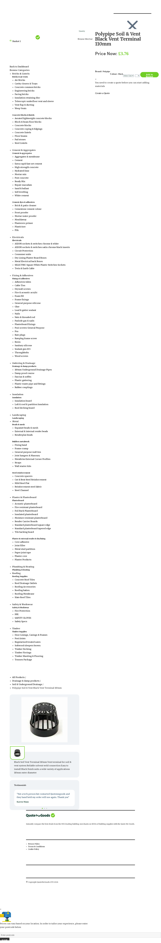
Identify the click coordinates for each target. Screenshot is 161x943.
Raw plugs (20, 335)
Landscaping (18, 418)
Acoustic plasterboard (26, 503)
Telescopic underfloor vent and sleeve (34, 101)
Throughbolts (22, 352)
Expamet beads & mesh (26, 428)
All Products (18, 677)
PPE (16, 614)
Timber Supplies (19, 632)
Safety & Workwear (20, 608)
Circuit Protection (24, 250)
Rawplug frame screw (26, 338)
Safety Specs (21, 621)
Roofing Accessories (25, 586)
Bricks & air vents (20, 77)
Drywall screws (23, 289)
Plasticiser (20, 226)
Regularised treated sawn (28, 642)
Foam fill (19, 296)
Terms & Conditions (36, 847)
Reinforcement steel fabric (28, 486)
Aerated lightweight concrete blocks (33, 118)
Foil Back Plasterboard (26, 511)
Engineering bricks (24, 90)
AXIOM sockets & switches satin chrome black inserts (42, 247)
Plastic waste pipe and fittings (30, 384)
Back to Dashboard (19, 66)
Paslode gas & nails (24, 320)
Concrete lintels (23, 132)
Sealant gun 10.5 (23, 349)
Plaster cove (21, 556)
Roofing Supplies (20, 576)
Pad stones (20, 139)
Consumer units (23, 254)
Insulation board (23, 401)
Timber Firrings (23, 652)
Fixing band (21, 445)
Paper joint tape (23, 552)
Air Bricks (20, 80)
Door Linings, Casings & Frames (31, 635)
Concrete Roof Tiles (25, 579)
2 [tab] (44, 808)
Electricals (17, 240)
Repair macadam (23, 185)
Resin (18, 342)
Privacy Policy (34, 844)
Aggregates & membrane (27, 156)
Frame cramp (21, 448)
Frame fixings (22, 299)
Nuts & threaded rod (25, 317)
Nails (17, 313)
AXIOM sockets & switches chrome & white (37, 243)
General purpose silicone (28, 303)
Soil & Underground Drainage (27, 684)
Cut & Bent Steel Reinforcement (30, 479)
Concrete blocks (23, 125)
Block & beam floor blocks (28, 122)
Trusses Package (23, 659)
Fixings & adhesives (21, 279)
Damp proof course (24, 373)
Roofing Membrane (24, 594)
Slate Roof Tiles (23, 597)
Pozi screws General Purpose (29, 328)
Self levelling (21, 192)
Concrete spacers (23, 476)
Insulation (16, 398)
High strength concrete (26, 167)
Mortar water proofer (25, 216)
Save (5, 940)
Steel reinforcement (21, 473)
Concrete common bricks (28, 87)
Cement (19, 160)
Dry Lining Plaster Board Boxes (31, 258)
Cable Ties (20, 285)
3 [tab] (46, 808)
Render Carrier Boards (26, 521)
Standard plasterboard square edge (32, 525)
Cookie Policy (33, 849)
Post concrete (22, 178)
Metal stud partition (25, 549)
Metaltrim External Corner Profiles (32, 459)
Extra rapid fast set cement (28, 163)
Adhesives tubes (23, 282)
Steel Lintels (21, 143)
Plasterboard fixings (25, 324)
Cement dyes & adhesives (23, 202)
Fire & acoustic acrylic (26, 292)
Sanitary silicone (23, 345)
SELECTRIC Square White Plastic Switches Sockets (40, 265)
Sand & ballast (22, 188)
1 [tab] (42, 808)
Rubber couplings (24, 387)
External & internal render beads (31, 431)
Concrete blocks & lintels (23, 115)
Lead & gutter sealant (25, 310)
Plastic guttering (23, 380)
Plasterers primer (24, 223)
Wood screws (21, 356)
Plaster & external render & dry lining (29, 539)
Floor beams (21, 136)
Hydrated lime (22, 171)
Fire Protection (22, 611)
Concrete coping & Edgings (28, 129)
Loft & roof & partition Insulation (31, 404)
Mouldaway (20, 219)
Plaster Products (23, 559)
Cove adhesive (22, 542)
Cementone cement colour (28, 209)
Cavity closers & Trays (26, 83)
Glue (17, 306)
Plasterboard (18, 500)
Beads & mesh (18, 425)
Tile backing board (24, 532)
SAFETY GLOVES (23, 618)
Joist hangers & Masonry (27, 455)
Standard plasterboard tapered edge (33, 528)
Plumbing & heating (21, 570)
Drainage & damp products (24, 366)
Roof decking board (24, 408)
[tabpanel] (44, 798)
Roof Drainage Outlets (26, 583)
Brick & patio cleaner (25, 205)
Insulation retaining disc (27, 97)
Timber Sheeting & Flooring (29, 656)
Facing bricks (22, 94)
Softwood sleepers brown (28, 645)
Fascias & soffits (23, 376)
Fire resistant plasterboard (28, 507)
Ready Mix (20, 181)
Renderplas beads (24, 435)
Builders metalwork (20, 442)
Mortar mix (20, 174)
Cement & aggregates (22, 153)
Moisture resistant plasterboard (31, 518)
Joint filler (20, 545)
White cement (22, 195)
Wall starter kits (23, 466)
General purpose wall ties (28, 452)
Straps (18, 462)
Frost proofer (21, 212)
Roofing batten (22, 590)
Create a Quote (102, 93)
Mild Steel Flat (22, 483)
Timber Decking (23, 649)
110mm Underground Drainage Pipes (33, 369)
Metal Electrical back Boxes (29, 261)
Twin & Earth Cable (24, 268)
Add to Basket (149, 75)
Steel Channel (22, 490)
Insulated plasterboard (26, 514)
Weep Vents (20, 108)
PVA (16, 230)
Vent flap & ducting (24, 105)
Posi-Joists (20, 638)
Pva (16, 331)
